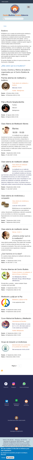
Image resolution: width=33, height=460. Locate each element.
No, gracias (10, 457)
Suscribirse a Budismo (2, 370)
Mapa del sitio (7, 447)
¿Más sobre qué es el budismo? (13, 65)
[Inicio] (15, 10)
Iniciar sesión (5, 1)
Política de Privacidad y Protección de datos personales (16, 444)
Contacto (14, 447)
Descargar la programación (16, 431)
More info (3, 454)
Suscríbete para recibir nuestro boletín (16, 420)
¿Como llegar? (26, 442)
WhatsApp (17, 439)
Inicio (5, 26)
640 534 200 (23, 439)
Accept (3, 457)
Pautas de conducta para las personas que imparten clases (16, 445)
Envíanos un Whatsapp (16, 404)
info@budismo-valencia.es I (16, 442)
